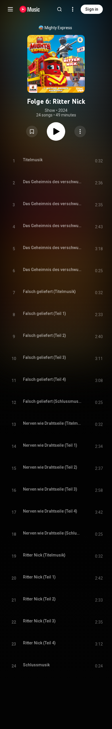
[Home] (30, 9)
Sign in (91, 9)
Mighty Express (58, 27)
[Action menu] (80, 131)
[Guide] (10, 9)
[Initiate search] (59, 9)
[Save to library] (31, 131)
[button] (32, 131)
